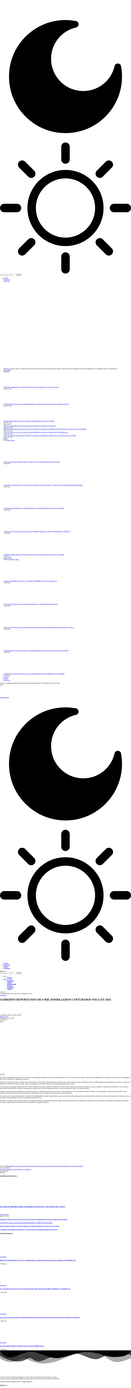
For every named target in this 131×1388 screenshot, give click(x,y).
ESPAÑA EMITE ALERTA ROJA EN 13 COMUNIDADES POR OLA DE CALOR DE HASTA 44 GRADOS (36, 650)
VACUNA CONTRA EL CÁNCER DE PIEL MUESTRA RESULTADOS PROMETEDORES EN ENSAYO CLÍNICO (39, 627)
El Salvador (28, 1166)
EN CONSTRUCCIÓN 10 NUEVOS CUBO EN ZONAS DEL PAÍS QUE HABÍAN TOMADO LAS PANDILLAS (35, 1289)
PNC (81, 1166)
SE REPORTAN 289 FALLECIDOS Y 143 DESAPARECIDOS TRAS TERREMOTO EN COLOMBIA (34, 674)
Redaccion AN (4, 1016)
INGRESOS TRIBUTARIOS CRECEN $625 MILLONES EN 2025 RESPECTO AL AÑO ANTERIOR (34, 554)
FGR (33, 1166)
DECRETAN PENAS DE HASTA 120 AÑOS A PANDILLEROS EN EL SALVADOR (29, 421)
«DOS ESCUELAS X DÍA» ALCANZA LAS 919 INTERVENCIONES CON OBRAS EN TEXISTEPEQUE (36, 432)
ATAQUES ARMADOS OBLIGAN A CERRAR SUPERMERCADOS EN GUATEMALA (30, 581)
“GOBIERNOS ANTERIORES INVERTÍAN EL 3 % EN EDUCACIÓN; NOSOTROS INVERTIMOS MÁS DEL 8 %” (29, 1229)
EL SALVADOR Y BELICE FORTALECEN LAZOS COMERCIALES (22, 1346)
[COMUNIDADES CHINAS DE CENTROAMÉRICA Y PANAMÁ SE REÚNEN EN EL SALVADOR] (18, 506)
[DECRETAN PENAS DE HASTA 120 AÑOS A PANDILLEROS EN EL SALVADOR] (10, 419)
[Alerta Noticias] (35, 696)
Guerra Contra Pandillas (50, 1166)
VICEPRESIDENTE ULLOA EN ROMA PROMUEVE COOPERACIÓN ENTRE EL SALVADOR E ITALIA (36, 404)
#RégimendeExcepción (12, 1166)
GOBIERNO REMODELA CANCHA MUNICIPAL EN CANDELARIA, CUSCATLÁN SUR (31, 387)
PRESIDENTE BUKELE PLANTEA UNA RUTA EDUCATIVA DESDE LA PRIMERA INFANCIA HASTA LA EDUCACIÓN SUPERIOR (45, 429)
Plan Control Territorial (73, 1166)
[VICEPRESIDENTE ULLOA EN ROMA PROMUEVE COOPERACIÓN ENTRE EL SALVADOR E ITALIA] (10, 402)
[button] (4, 697)
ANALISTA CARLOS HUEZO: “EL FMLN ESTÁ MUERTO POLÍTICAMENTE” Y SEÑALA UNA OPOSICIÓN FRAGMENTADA (43, 485)
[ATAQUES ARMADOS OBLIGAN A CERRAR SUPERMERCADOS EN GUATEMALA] (18, 579)
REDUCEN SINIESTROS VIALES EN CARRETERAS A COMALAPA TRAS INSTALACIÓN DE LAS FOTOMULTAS (38, 1260)
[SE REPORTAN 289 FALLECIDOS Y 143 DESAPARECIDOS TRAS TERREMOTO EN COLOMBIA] (18, 672)
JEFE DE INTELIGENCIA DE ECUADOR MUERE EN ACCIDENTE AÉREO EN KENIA (31, 604)
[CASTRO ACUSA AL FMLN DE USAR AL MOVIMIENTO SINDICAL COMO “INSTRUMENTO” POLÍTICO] (18, 530)
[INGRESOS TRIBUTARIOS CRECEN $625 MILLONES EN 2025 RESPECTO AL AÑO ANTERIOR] (18, 553)
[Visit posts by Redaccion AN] (5, 1013)
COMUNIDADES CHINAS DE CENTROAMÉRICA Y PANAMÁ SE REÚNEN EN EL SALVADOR (34, 508)
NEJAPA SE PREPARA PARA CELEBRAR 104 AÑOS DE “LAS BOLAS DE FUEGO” (30, 426)
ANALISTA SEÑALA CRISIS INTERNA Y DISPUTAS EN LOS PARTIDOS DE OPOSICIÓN (32, 462)
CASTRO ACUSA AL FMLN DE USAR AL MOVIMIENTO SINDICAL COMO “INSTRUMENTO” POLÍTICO (37, 531)
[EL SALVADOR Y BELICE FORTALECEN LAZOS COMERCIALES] (14, 1341)
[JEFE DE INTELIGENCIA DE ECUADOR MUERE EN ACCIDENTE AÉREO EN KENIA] (18, 602)
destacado (22, 1166)
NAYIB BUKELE (62, 1166)
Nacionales (7, 281)
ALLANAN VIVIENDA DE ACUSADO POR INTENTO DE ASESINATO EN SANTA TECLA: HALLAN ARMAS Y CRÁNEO (40, 1317)
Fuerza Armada (38, 1166)
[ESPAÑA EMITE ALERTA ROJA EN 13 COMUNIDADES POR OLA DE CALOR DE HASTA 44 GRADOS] (18, 649)
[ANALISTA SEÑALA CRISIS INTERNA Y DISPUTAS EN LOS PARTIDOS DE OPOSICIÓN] (18, 460)
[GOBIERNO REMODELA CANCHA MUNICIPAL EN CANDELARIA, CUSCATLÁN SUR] (10, 385)
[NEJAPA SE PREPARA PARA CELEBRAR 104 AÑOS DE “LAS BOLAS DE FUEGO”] (18, 1203)
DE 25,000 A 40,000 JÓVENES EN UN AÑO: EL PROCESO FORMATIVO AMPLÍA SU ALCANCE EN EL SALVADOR (40, 435)
